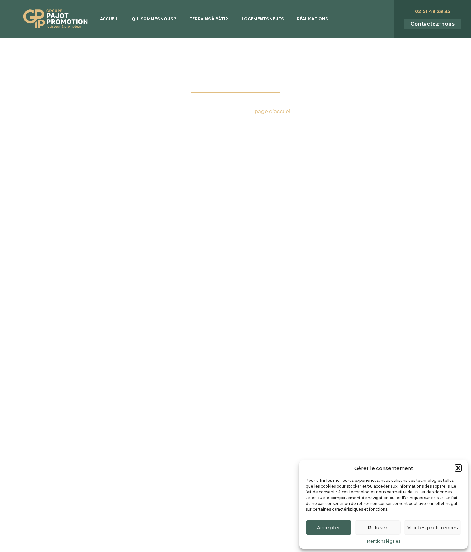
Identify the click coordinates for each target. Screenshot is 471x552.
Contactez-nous (432, 24)
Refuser (378, 527)
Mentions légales (383, 541)
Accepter (328, 527)
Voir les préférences (432, 527)
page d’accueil (273, 111)
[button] (458, 468)
